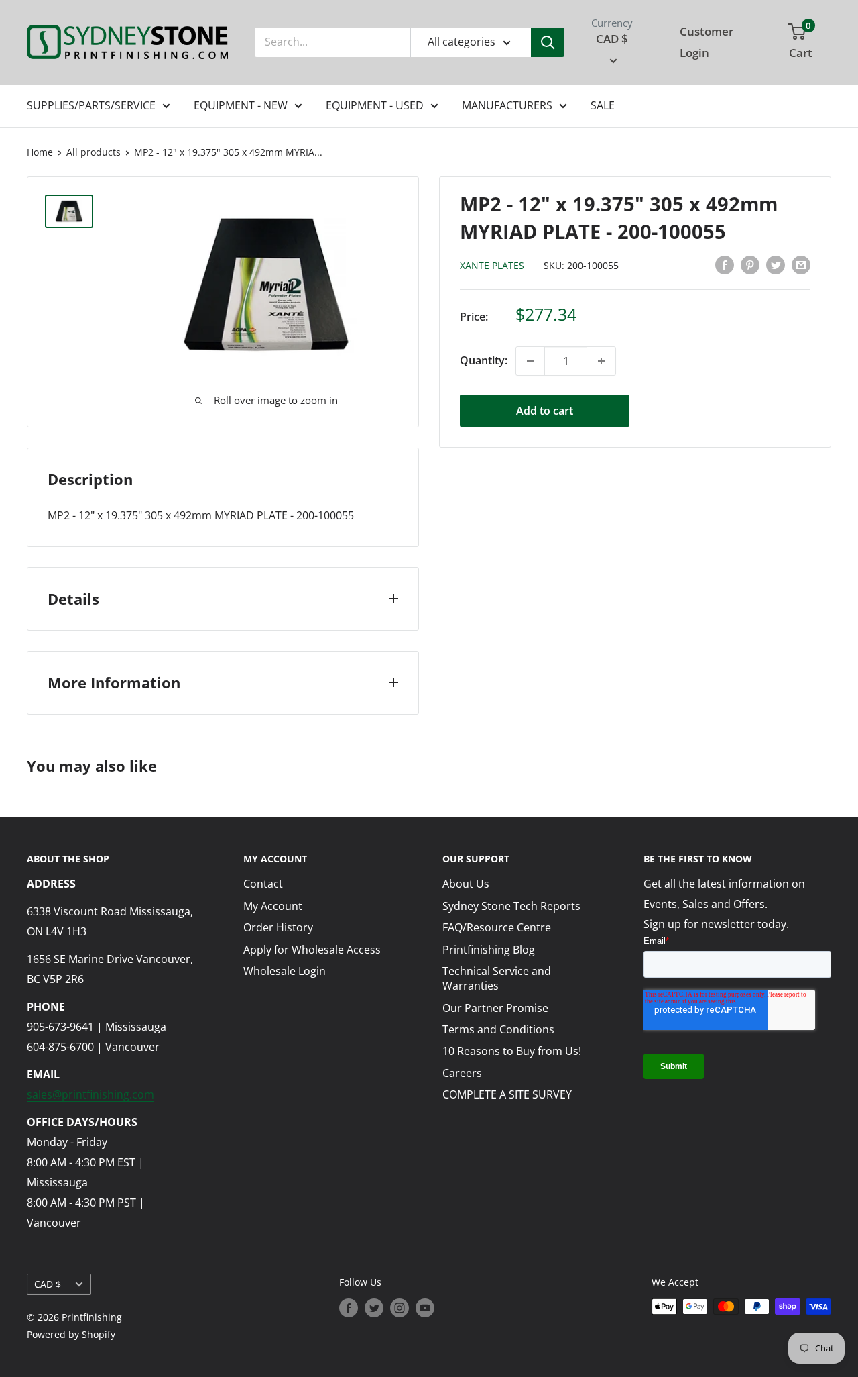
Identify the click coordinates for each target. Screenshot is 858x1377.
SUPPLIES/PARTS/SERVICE (91, 105)
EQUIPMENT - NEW (241, 105)
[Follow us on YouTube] (425, 1307)
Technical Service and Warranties (496, 978)
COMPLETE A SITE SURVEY (507, 1094)
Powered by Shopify (71, 1334)
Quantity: (483, 360)
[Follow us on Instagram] (399, 1307)
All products (93, 152)
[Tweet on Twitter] (775, 264)
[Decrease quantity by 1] (530, 361)
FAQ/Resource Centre (496, 927)
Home (40, 152)
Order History (278, 927)
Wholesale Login (284, 971)
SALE (603, 105)
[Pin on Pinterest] (750, 264)
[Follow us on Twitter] (374, 1307)
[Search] (547, 42)
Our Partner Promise (495, 1008)
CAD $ (47, 1284)
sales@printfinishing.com (90, 1094)
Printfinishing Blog (488, 949)
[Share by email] (801, 264)
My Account (272, 906)
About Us (465, 883)
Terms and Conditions (498, 1029)
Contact (263, 883)
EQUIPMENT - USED (375, 105)
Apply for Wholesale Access (312, 949)
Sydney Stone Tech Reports (511, 906)
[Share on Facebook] (724, 264)
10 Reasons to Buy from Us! (511, 1050)
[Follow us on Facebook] (348, 1307)
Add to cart (544, 410)
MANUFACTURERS (507, 105)
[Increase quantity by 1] (601, 361)
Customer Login (706, 41)
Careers (462, 1073)
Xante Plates (492, 265)
